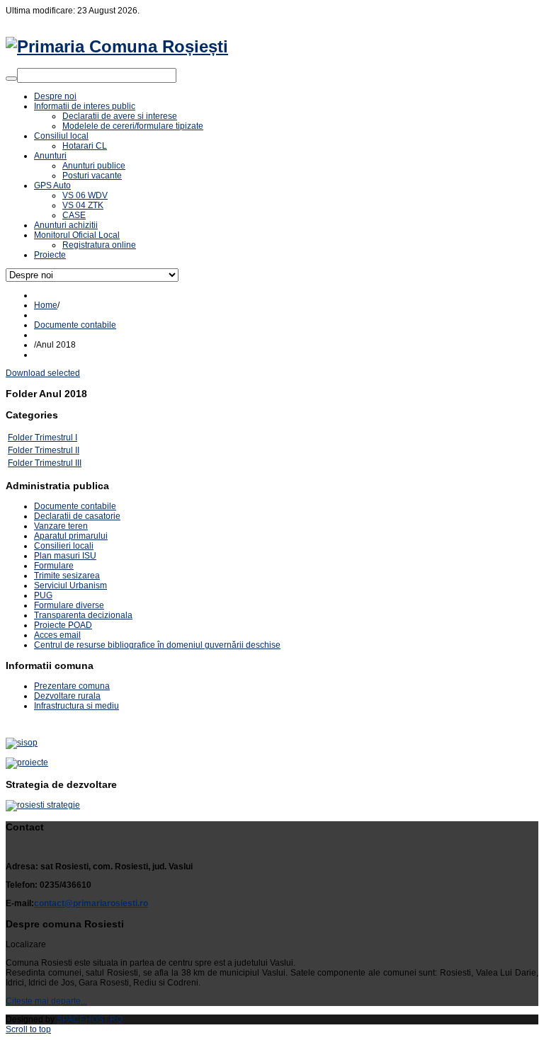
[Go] (11, 78)
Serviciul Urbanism (70, 585)
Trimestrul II (57, 450)
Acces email (57, 635)
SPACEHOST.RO (90, 1019)
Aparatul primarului (71, 536)
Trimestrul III (58, 463)
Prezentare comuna (72, 686)
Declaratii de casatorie (77, 516)
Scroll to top (28, 1029)
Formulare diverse (69, 605)
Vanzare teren (61, 526)
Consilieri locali (64, 546)
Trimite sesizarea (67, 576)
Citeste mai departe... (46, 1001)
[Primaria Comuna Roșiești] (117, 46)
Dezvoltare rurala (67, 696)
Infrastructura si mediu (76, 706)
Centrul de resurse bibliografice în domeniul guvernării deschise (157, 645)
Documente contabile (75, 325)
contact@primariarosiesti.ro (91, 903)
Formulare (54, 566)
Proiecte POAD (63, 625)
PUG (43, 595)
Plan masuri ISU (65, 556)
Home (45, 305)
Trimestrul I (56, 437)
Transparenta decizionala (83, 615)
